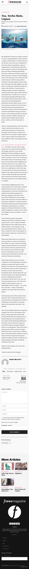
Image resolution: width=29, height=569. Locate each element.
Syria (24, 371)
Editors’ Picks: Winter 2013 (6, 378)
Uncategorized (5, 12)
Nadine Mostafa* (22, 26)
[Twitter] (14, 524)
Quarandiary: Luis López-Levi (7, 490)
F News (5, 368)
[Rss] (10, 524)
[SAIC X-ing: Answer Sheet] (7, 466)
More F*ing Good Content (20, 490)
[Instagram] (17, 524)
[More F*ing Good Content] (21, 482)
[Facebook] (12, 524)
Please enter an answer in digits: (9, 422)
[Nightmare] (21, 466)
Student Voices (18, 371)
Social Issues (10, 371)
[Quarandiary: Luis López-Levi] (7, 482)
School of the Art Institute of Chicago (17, 565)
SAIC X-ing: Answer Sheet (7, 474)
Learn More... (14, 534)
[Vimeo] (19, 524)
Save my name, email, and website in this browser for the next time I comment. (12, 418)
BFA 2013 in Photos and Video (21, 381)
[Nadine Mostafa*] (5, 362)
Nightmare (18, 473)
